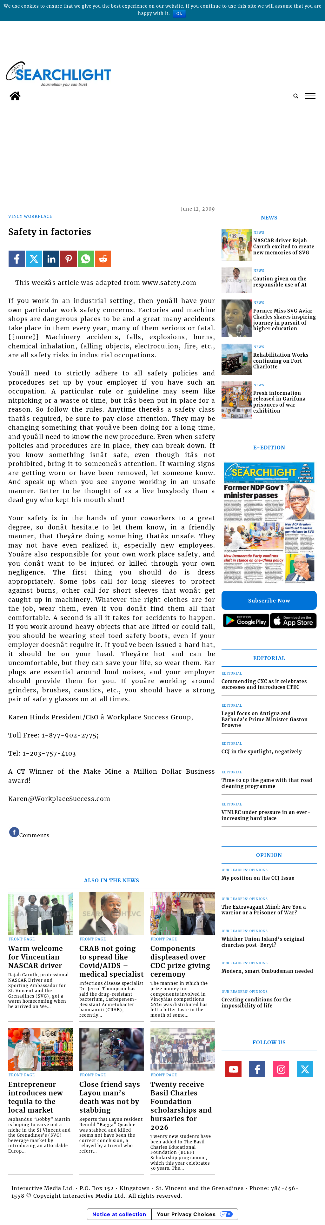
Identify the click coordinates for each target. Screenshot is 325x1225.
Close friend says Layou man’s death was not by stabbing (109, 1097)
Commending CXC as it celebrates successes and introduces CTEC (264, 684)
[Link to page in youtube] (233, 1069)
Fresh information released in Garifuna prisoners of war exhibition (279, 402)
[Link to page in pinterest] (68, 259)
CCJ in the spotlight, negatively (262, 752)
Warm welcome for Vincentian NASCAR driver (35, 957)
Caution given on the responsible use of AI (280, 282)
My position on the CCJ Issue (258, 878)
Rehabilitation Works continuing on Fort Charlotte (280, 361)
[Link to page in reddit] (103, 259)
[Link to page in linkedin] (51, 259)
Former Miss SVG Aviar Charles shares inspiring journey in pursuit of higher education (284, 320)
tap (310, 96)
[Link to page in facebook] (17, 259)
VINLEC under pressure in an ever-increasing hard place (266, 815)
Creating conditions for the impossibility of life (257, 1003)
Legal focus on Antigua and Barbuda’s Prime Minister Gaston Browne (265, 719)
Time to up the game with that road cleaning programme (267, 783)
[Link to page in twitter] (34, 259)
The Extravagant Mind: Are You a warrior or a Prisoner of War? (264, 910)
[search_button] (296, 96)
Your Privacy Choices (186, 1214)
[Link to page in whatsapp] (86, 259)
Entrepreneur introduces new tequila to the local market (35, 1097)
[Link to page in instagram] (281, 1069)
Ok (179, 13)
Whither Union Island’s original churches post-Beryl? (263, 942)
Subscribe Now (269, 600)
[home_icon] (15, 96)
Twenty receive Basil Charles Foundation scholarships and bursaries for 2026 (181, 1106)
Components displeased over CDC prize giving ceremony (180, 962)
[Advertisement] (162, 151)
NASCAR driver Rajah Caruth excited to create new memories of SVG (284, 246)
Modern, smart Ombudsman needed (267, 971)
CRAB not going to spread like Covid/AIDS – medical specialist (111, 962)
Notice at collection (119, 1214)
